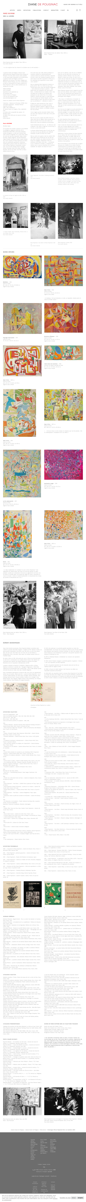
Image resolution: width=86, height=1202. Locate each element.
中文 (37, 1169)
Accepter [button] (80, 1197)
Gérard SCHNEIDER (52, 1151)
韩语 (54, 1169)
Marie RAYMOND (52, 1143)
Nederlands (39, 1171)
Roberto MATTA (43, 1152)
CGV (44, 1192)
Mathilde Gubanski (53, 1188)
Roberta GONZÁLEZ (42, 1149)
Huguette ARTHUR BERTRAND (33, 1141)
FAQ (44, 1167)
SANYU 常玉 (53, 1149)
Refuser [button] (74, 1197)
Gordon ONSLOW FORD (43, 1142)
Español (46, 1169)
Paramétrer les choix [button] (65, 1198)
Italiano (50, 1169)
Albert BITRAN (34, 1144)
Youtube (48, 1164)
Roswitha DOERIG (33, 1158)
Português (45, 1171)
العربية (33, 1169)
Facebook (44, 1164)
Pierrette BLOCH (33, 1146)
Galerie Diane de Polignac (17, 1130)
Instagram (40, 1164)
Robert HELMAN (44, 1147)
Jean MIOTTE (43, 1153)
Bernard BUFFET (32, 1152)
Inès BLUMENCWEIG (34, 1149)
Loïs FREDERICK (42, 1145)
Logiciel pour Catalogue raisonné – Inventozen (44, 1176)
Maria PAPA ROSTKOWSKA (53, 1140)
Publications (43, 1130)
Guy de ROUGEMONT (53, 1146)
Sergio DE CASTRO (33, 1155)
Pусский (50, 1171)
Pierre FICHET (43, 1140)
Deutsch (41, 1169)
